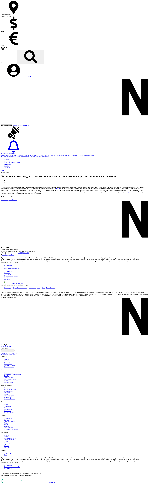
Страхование (8, 406)
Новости (8, 155)
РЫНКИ (6, 166)
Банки (6, 404)
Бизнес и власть (8, 373)
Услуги (6, 423)
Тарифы (6, 376)
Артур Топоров (132, 192)
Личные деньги (8, 409)
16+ (19, 153)
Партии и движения (10, 379)
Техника (6, 424)
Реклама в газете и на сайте (12, 268)
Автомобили (8, 418)
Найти (7, 350)
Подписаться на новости (8, 354)
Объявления (7, 453)
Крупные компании (10, 389)
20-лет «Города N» (34, 288)
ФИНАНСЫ (8, 164)
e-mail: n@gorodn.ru (8, 255)
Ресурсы (6, 420)
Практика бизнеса (9, 399)
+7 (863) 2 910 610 (23, 253)
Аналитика (7, 411)
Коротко (6, 359)
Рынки (58, 155)
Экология (7, 447)
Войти (29, 76)
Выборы (6, 380)
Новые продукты (9, 395)
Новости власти (9, 382)
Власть (36, 155)
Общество (63, 155)
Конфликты (7, 392)
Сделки (6, 394)
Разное (6, 277)
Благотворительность (10, 443)
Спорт (6, 441)
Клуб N (6, 446)
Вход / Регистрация (6, 346)
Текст (5, 455)
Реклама (32, 156)
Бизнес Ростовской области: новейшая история (80, 155)
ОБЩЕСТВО (8, 167)
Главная (3, 155)
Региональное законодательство (13, 374)
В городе (6, 436)
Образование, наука (10, 438)
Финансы (52, 155)
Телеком (6, 426)
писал (58, 188)
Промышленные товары (11, 429)
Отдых (6, 444)
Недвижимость (8, 427)
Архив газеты (12, 156)
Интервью (7, 362)
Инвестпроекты (8, 391)
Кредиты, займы (9, 412)
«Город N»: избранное (48, 288)
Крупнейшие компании (20, 288)
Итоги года (7, 288)
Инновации (7, 397)
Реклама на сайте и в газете (9, 353)
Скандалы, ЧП (8, 377)
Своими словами (9, 439)
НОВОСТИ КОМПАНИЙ (12, 162)
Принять (23, 481)
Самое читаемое (28, 155)
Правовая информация (42, 156)
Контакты (7, 279)
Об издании (4, 156)
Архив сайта (20, 156)
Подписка (27, 156)
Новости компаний (43, 155)
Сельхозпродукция (9, 421)
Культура (6, 435)
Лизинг (6, 408)
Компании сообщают (17, 155)
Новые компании (9, 388)
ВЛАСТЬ (6, 161)
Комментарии (8, 364)
